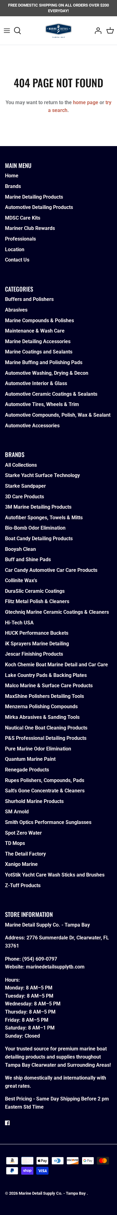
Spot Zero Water (23, 833)
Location (14, 249)
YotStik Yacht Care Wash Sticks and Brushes (55, 875)
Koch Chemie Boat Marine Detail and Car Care (56, 665)
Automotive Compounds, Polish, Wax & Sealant (57, 415)
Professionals (20, 239)
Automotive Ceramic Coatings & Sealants (51, 394)
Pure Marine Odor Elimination (38, 749)
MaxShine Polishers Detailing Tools (44, 696)
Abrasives (16, 310)
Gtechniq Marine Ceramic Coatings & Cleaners (57, 612)
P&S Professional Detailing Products (45, 738)
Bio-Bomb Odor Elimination (35, 528)
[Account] (96, 31)
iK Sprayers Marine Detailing (37, 644)
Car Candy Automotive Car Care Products (51, 570)
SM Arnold (17, 812)
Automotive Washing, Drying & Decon (46, 373)
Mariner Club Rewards (30, 228)
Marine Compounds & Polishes (39, 320)
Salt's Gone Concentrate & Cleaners (45, 791)
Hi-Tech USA (19, 623)
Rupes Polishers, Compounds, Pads (44, 780)
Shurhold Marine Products (34, 801)
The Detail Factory (25, 854)
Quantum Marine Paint (30, 759)
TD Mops (15, 843)
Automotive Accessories (32, 426)
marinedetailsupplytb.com (55, 967)
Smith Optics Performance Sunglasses (48, 822)
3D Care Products (24, 497)
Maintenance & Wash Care (35, 331)
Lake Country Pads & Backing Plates (46, 675)
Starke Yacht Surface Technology (42, 475)
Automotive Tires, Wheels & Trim (42, 404)
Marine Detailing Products (34, 197)
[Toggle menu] (7, 31)
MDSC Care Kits (22, 218)
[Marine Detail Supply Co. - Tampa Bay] (58, 30)
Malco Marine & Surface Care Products (49, 686)
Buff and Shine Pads (28, 559)
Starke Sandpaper (25, 486)
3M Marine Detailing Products (38, 507)
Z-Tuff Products (23, 885)
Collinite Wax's (21, 580)
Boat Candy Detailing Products (39, 538)
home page (85, 102)
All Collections (21, 465)
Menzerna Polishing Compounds (41, 706)
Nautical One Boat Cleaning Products (46, 728)
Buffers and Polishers (29, 299)
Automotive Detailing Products (39, 207)
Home (11, 176)
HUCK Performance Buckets (36, 633)
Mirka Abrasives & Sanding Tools (42, 717)
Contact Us (17, 260)
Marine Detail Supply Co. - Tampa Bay (53, 1193)
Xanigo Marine (21, 864)
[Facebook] (7, 1123)
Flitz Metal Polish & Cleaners (37, 601)
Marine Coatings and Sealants (38, 352)
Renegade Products (27, 770)
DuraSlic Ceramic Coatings (35, 591)
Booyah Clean (20, 549)
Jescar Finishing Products (34, 654)
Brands (13, 186)
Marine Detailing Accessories (38, 341)
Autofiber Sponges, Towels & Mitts (44, 518)
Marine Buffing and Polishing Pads (43, 362)
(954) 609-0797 (39, 959)
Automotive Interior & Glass (36, 383)
